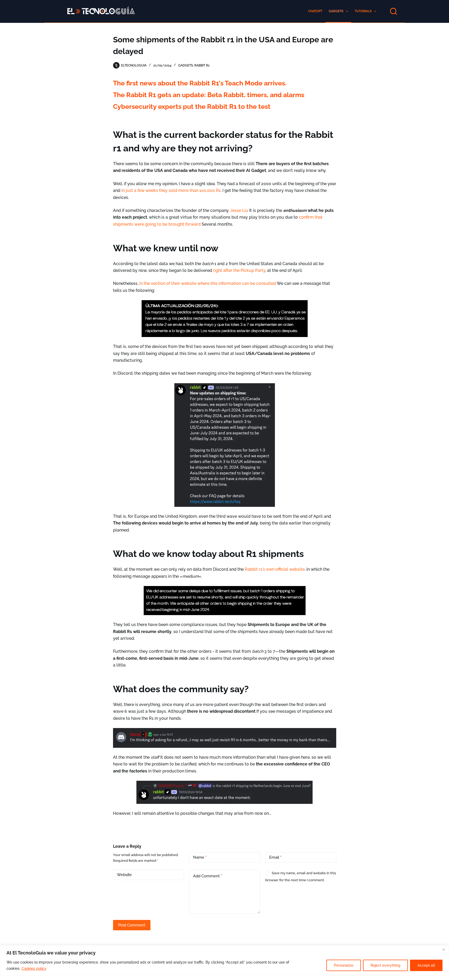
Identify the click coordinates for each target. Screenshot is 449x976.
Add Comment (207, 876)
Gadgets (336, 11)
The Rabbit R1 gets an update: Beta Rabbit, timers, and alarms (208, 95)
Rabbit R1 (202, 65)
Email (275, 857)
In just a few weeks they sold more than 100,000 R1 (171, 190)
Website (124, 874)
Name (200, 857)
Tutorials (363, 11)
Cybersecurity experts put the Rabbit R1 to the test (191, 106)
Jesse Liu (239, 210)
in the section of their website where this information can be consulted (207, 283)
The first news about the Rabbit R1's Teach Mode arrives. (200, 83)
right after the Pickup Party (239, 270)
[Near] (443, 949)
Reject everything (385, 965)
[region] (224, 960)
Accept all (426, 965)
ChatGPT (315, 11)
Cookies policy (34, 968)
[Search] (393, 11)
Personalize (343, 965)
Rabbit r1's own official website (275, 569)
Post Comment (131, 925)
